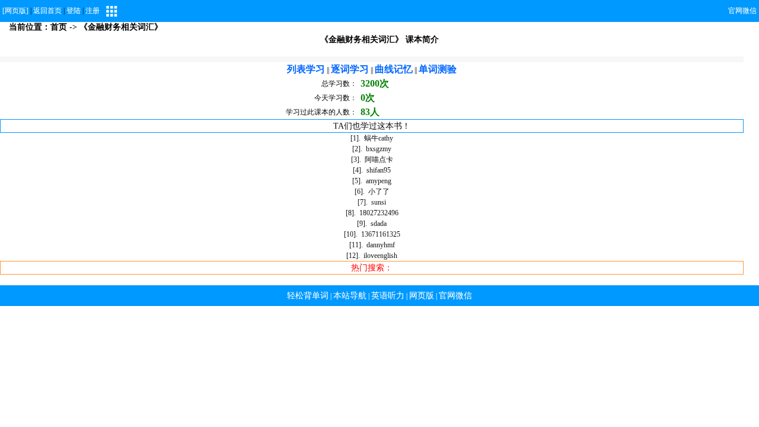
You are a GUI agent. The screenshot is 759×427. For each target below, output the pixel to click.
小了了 (379, 191)
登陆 (73, 11)
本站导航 (349, 295)
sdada (379, 223)
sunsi (378, 202)
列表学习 (306, 69)
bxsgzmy (378, 149)
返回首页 (47, 11)
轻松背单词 (308, 295)
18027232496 (378, 213)
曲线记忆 (394, 69)
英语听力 (387, 295)
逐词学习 (350, 69)
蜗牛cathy (378, 138)
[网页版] (15, 11)
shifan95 (378, 170)
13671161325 (380, 234)
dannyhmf (380, 245)
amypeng (378, 181)
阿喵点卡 (379, 159)
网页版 (421, 295)
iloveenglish (380, 255)
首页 (58, 27)
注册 (92, 11)
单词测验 (438, 69)
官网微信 (742, 11)
